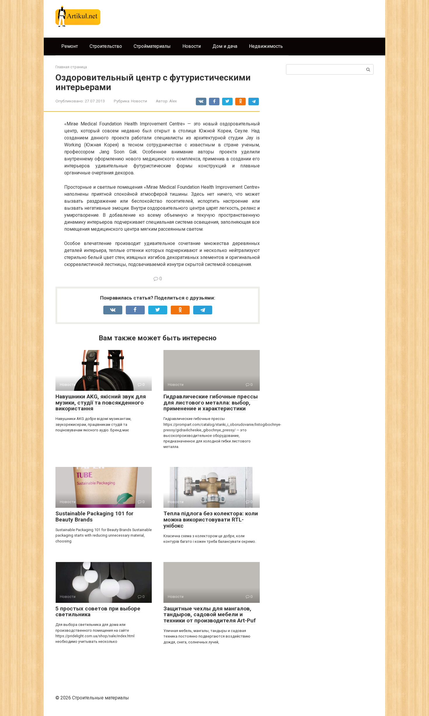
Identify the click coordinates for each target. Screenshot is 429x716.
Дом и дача (224, 46)
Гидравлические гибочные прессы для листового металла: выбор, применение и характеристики (210, 402)
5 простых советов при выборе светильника (97, 611)
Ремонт (69, 46)
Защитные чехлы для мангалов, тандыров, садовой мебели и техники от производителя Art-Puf (209, 614)
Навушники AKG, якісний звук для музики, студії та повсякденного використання (100, 402)
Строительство (106, 46)
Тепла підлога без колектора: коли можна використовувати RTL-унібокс (210, 519)
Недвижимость (266, 46)
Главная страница (71, 67)
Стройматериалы (152, 46)
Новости (191, 46)
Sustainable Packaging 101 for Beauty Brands (94, 516)
